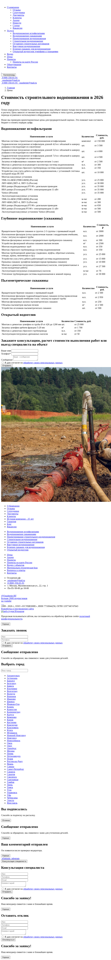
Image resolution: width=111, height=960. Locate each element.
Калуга (10, 714)
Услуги (10, 30)
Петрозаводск (14, 756)
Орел (9, 746)
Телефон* (6, 353)
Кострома (11, 722)
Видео (10, 54)
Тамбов (10, 782)
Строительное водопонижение (28, 41)
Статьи (16, 25)
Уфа (9, 795)
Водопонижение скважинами (27, 36)
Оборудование (14, 64)
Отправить (7, 365)
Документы (18, 15)
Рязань (10, 764)
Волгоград (12, 691)
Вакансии (17, 28)
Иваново (11, 699)
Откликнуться (8, 940)
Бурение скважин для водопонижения (31, 49)
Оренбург (11, 748)
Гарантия (11, 521)
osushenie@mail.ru (16, 580)
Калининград (13, 712)
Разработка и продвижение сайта (17, 609)
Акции (16, 20)
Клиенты (17, 17)
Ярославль (12, 803)
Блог (9, 524)
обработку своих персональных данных (43, 362)
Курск (10, 730)
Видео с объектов (15, 565)
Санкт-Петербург (15, 769)
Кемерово (11, 717)
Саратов (11, 774)
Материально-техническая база (22, 567)
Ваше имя (6, 350)
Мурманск (12, 733)
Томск (10, 787)
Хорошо (5, 838)
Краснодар (12, 725)
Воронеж (11, 696)
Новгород (12, 738)
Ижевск (11, 701)
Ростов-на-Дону (15, 761)
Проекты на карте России (25, 62)
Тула (9, 790)
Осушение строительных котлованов (31, 43)
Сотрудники (19, 12)
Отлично (6, 820)
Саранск (11, 772)
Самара (10, 766)
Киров (10, 720)
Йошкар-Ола (13, 704)
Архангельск (13, 675)
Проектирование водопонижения (29, 38)
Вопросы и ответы (16, 570)
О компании (13, 7)
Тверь (10, 785)
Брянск (10, 686)
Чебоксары (12, 798)
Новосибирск (13, 740)
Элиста (10, 800)
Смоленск (12, 777)
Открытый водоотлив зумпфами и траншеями (35, 51)
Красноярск (12, 727)
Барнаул (11, 681)
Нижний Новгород (16, 735)
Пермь (10, 753)
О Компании (13, 506)
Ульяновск (12, 792)
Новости (17, 23)
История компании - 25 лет (20, 519)
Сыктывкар (12, 779)
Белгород (11, 683)
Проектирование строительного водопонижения (31, 537)
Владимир (12, 688)
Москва (10, 751)
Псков (10, 759)
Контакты (12, 67)
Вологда (11, 694)
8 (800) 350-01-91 (15, 583)
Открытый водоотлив (17, 550)
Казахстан (12, 709)
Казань (10, 707)
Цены (10, 56)
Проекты (11, 59)
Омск (9, 743)
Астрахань (12, 678)
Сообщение (7, 360)
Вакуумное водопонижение (26, 46)
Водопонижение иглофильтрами (29, 33)
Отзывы (17, 10)
